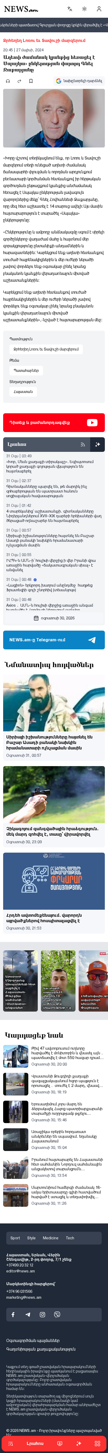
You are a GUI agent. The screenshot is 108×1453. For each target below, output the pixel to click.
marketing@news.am (23, 1297)
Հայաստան (23, 392)
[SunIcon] (84, 9)
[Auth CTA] (99, 9)
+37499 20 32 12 (19, 1265)
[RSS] (82, 444)
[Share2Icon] (19, 81)
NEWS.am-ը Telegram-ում (37, 639)
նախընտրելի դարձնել (82, 81)
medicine (50, 1238)
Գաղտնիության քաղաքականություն (40, 1349)
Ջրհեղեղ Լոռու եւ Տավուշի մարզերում (44, 40)
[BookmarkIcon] (31, 81)
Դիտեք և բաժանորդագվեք (39, 422)
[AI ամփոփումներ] (97, 444)
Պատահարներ (26, 370)
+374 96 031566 (19, 1291)
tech (70, 1238)
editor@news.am (20, 1271)
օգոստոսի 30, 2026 (57, 618)
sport (15, 1238)
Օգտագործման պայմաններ (33, 1340)
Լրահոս (35, 1443)
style (31, 1238)
